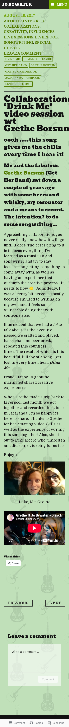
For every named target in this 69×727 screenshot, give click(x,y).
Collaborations (22, 26)
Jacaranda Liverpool (22, 77)
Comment (48, 679)
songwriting (18, 43)
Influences (42, 32)
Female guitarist (38, 59)
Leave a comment (23, 53)
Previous (18, 603)
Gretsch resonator (21, 71)
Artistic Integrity (24, 21)
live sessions (18, 37)
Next (55, 603)
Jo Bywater (17, 4)
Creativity (15, 32)
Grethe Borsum (43, 65)
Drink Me (12, 59)
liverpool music (18, 84)
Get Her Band (16, 65)
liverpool (46, 37)
